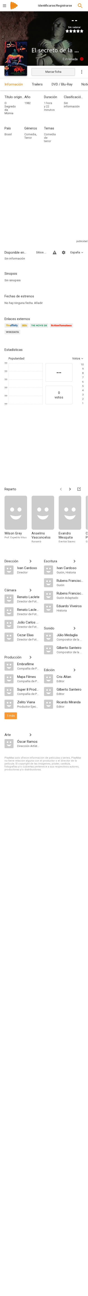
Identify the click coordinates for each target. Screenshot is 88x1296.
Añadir (38, 303)
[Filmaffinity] (13, 328)
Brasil (8, 134)
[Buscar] (80, 5)
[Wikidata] (13, 334)
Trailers (37, 84)
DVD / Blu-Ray (62, 84)
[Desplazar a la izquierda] (60, 489)
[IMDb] (25, 328)
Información (14, 84)
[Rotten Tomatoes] (62, 328)
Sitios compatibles (41, 252)
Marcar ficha (53, 71)
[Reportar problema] (54, 252)
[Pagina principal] (14, 8)
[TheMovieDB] (40, 328)
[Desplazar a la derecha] (69, 489)
